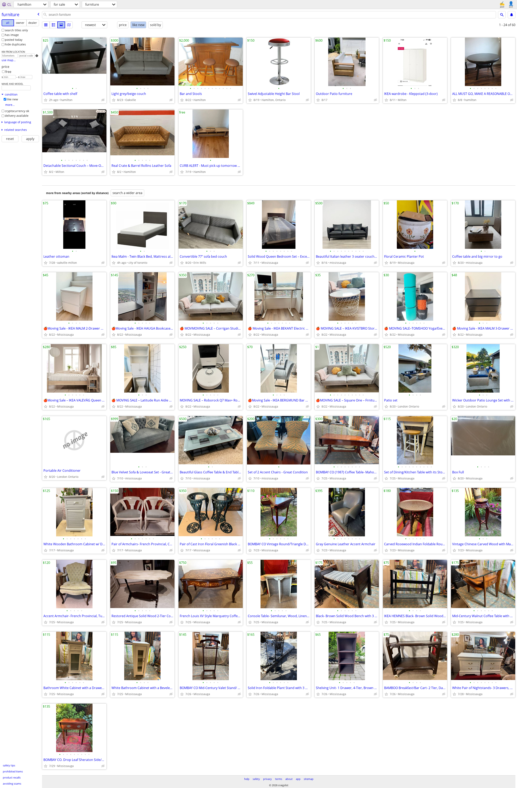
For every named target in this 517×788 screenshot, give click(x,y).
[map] (69, 24)
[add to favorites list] (45, 100)
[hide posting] (103, 100)
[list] (46, 24)
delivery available (16, 116)
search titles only (16, 30)
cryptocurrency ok (17, 111)
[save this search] (511, 14)
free (8, 71)
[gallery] (61, 24)
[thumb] (53, 24)
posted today (13, 40)
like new (12, 99)
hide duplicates (15, 44)
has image (12, 35)
